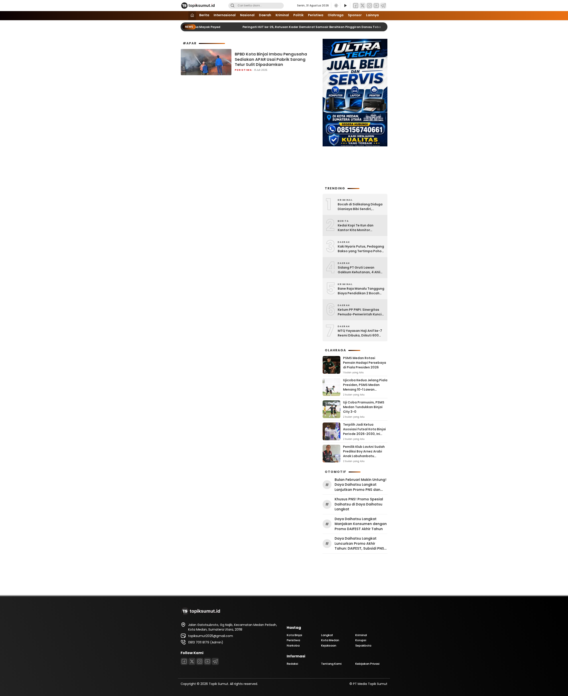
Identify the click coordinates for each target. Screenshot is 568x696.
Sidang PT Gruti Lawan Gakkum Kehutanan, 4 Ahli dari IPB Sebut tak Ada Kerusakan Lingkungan (359, 270)
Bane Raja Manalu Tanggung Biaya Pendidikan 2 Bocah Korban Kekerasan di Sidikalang (361, 291)
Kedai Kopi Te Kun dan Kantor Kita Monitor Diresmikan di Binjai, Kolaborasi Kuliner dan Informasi (356, 227)
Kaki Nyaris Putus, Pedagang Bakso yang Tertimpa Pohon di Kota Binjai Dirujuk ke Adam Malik (361, 249)
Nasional (247, 15)
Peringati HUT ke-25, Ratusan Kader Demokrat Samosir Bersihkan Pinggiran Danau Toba (299, 27)
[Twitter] (362, 6)
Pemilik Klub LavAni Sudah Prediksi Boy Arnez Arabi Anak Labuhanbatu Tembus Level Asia (364, 453)
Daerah (265, 15)
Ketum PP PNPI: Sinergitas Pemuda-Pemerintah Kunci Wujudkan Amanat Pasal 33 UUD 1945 (360, 312)
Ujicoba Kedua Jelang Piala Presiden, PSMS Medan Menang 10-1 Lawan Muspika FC (365, 387)
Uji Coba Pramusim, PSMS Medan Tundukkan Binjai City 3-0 (363, 407)
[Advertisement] (355, 165)
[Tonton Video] (345, 6)
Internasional (225, 15)
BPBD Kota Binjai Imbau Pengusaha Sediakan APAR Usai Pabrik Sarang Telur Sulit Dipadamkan (271, 59)
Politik (298, 15)
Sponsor (355, 15)
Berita (204, 15)
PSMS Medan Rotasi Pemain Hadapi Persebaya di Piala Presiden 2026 (364, 363)
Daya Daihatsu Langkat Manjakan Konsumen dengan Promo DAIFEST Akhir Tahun (361, 524)
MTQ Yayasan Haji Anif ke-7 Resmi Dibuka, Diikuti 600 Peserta (360, 333)
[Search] (233, 5)
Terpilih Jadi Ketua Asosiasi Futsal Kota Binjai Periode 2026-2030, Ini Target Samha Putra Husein (364, 433)
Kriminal (282, 15)
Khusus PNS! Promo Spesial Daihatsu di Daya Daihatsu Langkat (359, 504)
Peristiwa (315, 15)
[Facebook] (356, 6)
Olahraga (335, 15)
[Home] (192, 15)
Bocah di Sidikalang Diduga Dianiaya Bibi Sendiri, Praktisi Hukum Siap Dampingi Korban (360, 206)
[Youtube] (376, 6)
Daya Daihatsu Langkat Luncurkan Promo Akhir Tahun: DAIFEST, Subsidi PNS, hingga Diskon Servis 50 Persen (360, 543)
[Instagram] (369, 6)
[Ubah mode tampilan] (335, 5)
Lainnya (372, 15)
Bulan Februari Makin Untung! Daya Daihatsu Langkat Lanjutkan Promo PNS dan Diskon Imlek (361, 484)
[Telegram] (383, 6)
